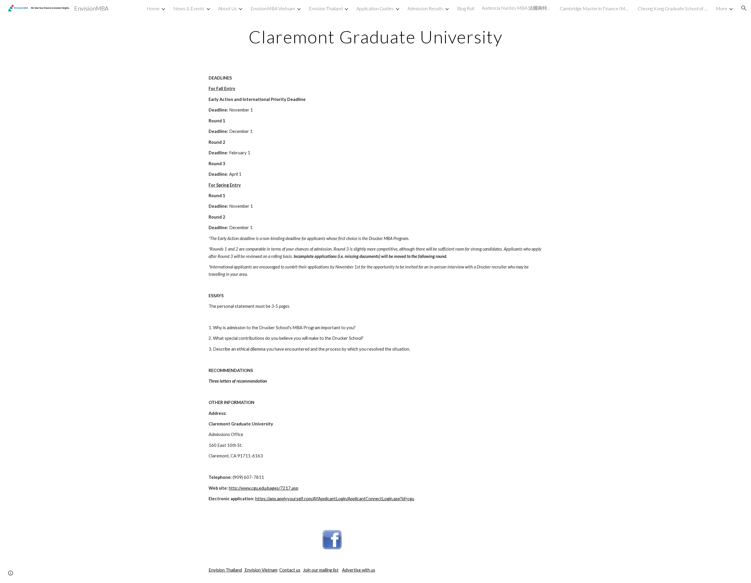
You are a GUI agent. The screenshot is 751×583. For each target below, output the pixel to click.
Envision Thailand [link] (326, 8)
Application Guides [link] (375, 8)
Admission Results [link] (425, 8)
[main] (375, 37)
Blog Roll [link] (465, 8)
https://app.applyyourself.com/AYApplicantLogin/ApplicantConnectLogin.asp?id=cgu (334, 498)
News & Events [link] (188, 8)
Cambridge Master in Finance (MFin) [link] (595, 8)
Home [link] (153, 8)
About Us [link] (227, 8)
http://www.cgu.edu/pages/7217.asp (263, 488)
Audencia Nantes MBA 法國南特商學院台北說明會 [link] (517, 8)
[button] (744, 8)
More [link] (721, 8)
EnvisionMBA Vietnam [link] (273, 8)
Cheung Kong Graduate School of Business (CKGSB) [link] (673, 8)
